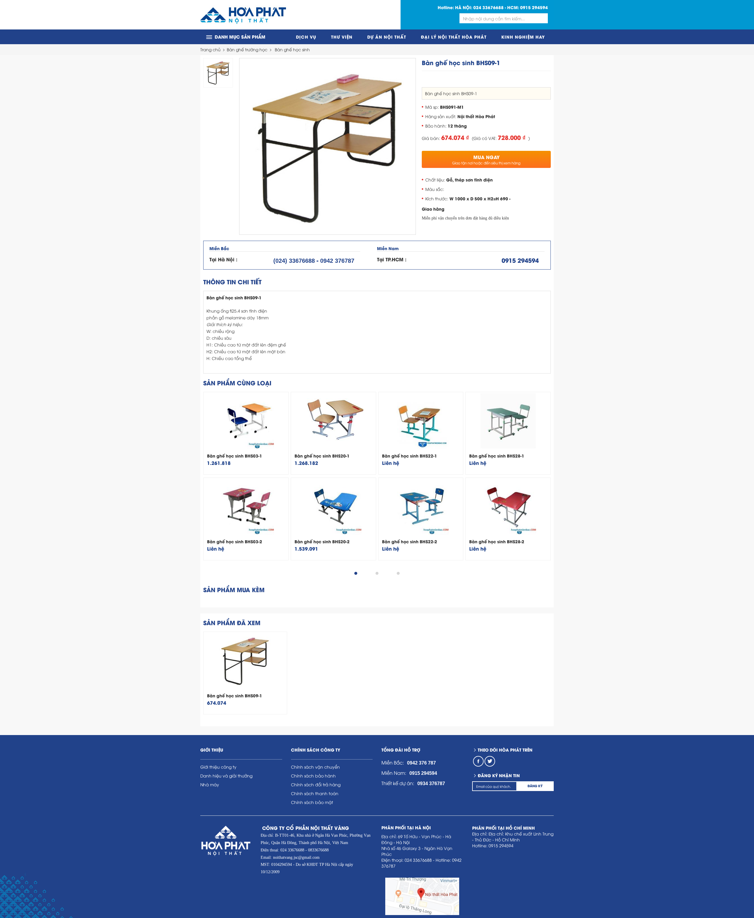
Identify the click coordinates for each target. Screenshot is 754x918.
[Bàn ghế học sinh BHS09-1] (327, 146)
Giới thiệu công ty (218, 767)
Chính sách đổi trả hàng (315, 784)
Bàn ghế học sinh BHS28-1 (496, 456)
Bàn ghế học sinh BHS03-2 (234, 541)
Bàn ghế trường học (247, 49)
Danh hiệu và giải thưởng (226, 775)
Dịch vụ (306, 37)
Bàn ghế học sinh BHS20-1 (322, 456)
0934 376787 (431, 783)
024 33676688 (488, 7)
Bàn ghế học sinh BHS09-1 (234, 695)
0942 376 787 (421, 762)
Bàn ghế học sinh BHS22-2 (409, 541)
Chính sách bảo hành (313, 775)
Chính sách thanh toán (314, 793)
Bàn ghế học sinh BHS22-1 (409, 456)
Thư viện (342, 37)
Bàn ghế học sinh (292, 49)
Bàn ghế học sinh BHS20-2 (322, 541)
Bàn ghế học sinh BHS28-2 (496, 541)
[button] (355, 573)
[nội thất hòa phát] (243, 15)
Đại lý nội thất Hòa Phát (454, 37)
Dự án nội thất (386, 37)
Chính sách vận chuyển (315, 767)
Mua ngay (486, 159)
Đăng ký (535, 785)
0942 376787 (337, 260)
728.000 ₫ (511, 137)
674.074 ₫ (455, 137)
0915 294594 (534, 7)
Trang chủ (210, 49)
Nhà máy (209, 784)
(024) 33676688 (294, 260)
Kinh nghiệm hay (523, 37)
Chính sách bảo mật (312, 802)
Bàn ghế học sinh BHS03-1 (234, 456)
